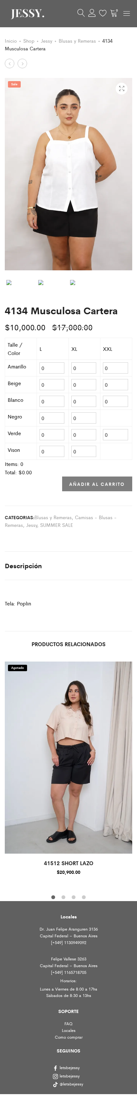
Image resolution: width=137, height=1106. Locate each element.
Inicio (11, 40)
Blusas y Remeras (77, 40)
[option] (68, 768)
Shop (28, 40)
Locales (69, 1030)
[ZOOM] (121, 89)
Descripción (23, 565)
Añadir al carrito (97, 484)
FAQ (68, 1023)
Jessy (46, 40)
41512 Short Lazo (68, 863)
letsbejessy (70, 1067)
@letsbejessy (72, 1084)
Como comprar (69, 1037)
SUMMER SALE (56, 524)
